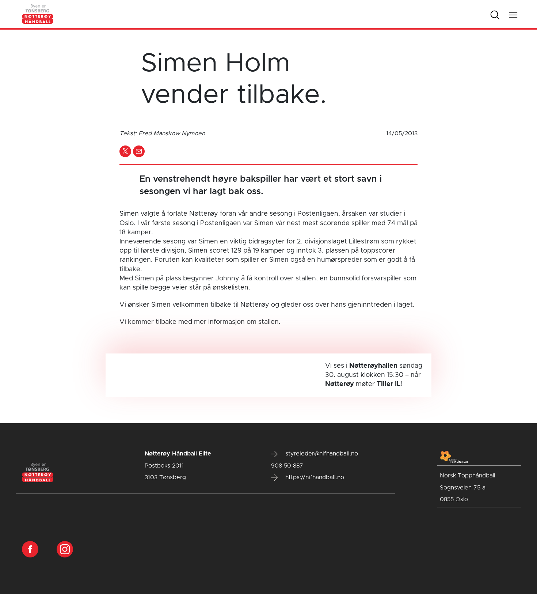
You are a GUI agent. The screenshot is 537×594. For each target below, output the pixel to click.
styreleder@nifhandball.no (320, 454)
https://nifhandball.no (313, 477)
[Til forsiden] (38, 14)
